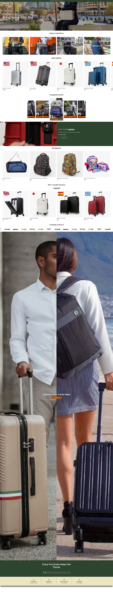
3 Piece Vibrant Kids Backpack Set (89, 178)
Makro (73, 592)
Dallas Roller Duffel (33, 88)
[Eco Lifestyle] (6, 3)
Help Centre (47, 589)
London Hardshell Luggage (7, 218)
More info (68, 572)
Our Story (56, 589)
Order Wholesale (57, 594)
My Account (38, 589)
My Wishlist (38, 591)
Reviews (28, 594)
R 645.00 (4, 179)
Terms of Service (66, 591)
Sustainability (47, 594)
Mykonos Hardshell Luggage (88, 88)
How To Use (64, 137)
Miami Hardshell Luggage (7, 88)
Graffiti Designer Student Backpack (63, 178)
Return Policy (65, 592)
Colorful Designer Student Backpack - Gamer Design (38, 178)
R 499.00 (31, 179)
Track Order (38, 592)
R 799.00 (85, 179)
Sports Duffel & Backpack (7, 178)
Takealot (73, 591)
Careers (55, 591)
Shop (28, 589)
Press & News (56, 592)
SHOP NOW (8, 21)
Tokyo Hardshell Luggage (61, 88)
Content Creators (48, 592)
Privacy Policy (65, 589)
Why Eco (28, 592)
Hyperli (73, 594)
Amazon (73, 589)
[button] (43, 3)
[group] (56, 1)
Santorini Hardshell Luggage (88, 218)
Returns (37, 594)
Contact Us (47, 591)
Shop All (56, 397)
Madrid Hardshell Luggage (61, 218)
